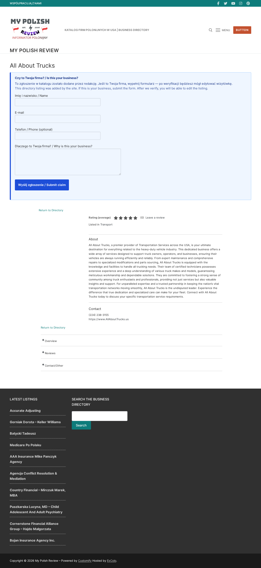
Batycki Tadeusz (23, 433)
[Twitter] (226, 3)
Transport (106, 224)
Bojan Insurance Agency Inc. (32, 540)
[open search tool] (210, 30)
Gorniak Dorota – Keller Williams (35, 422)
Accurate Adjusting (25, 411)
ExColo (111, 560)
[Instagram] (241, 3)
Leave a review (155, 217)
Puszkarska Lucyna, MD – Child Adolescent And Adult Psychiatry (36, 509)
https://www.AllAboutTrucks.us (109, 319)
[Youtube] (233, 3)
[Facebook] (218, 3)
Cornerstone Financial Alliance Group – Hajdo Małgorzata (34, 526)
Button (242, 30)
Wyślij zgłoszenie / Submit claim (42, 185)
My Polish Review (34, 50)
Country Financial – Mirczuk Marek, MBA (37, 492)
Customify (85, 560)
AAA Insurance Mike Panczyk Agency (33, 459)
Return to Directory (51, 210)
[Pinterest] (248, 3)
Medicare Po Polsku (25, 445)
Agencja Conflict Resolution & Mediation (33, 476)
